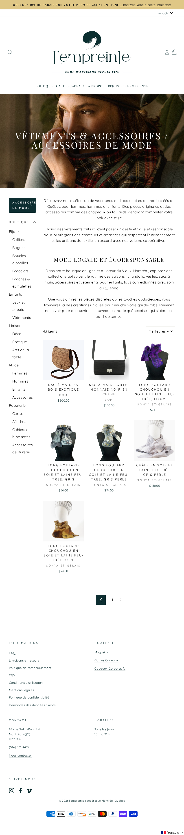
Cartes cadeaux (70, 86)
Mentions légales (21, 690)
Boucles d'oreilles (20, 259)
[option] (92, 4)
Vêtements (21, 317)
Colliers (18, 239)
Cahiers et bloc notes (21, 433)
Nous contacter (20, 755)
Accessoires (22, 397)
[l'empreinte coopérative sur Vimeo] (29, 791)
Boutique (44, 86)
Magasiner (102, 652)
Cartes (18, 413)
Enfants (15, 294)
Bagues (18, 247)
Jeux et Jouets (18, 306)
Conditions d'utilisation (26, 682)
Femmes (19, 373)
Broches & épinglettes (21, 282)
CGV (12, 675)
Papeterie (17, 405)
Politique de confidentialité (29, 697)
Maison (15, 325)
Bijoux (14, 231)
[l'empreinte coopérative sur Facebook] (20, 791)
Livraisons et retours (24, 660)
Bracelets (20, 271)
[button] (172, 832)
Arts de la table (20, 353)
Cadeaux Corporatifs (109, 668)
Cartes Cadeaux (106, 660)
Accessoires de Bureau (22, 448)
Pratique (19, 342)
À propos (96, 86)
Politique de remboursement (30, 668)
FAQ (12, 653)
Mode (14, 365)
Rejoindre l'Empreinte (128, 86)
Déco (17, 333)
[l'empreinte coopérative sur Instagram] (11, 791)
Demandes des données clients (32, 705)
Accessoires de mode (24, 205)
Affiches (19, 421)
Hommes (20, 381)
